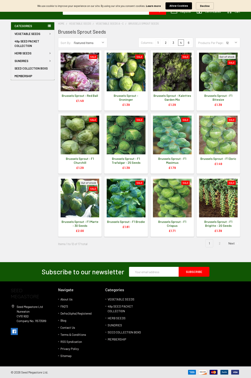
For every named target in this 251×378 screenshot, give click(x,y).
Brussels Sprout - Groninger (126, 97)
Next (231, 243)
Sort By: (66, 43)
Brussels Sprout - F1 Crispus (172, 223)
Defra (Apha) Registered (76, 313)
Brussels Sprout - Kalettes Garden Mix (172, 97)
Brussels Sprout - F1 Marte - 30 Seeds (80, 223)
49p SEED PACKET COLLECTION (27, 43)
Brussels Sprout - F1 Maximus (172, 160)
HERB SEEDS (23, 53)
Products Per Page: (211, 43)
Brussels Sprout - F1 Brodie (126, 221)
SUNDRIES (21, 61)
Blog (63, 320)
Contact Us (67, 327)
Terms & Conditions (73, 334)
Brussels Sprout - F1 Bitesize (218, 97)
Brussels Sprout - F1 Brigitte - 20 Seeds (218, 223)
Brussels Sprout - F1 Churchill (80, 160)
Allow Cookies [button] (178, 5)
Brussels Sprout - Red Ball (80, 95)
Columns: (147, 42)
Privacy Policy (69, 349)
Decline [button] (205, 5)
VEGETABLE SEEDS (27, 34)
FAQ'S (64, 306)
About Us (66, 299)
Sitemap (66, 356)
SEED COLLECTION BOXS (31, 68)
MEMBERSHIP (23, 76)
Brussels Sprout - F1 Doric (218, 158)
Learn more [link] (153, 5)
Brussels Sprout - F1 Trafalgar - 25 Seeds (126, 160)
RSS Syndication (71, 341)
